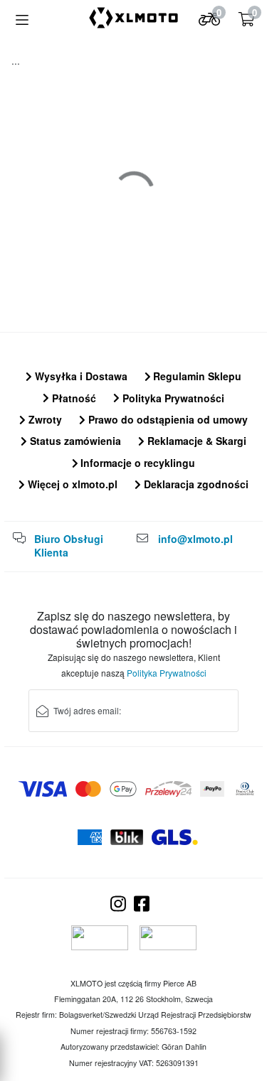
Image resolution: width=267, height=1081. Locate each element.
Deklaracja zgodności (194, 484)
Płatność (72, 398)
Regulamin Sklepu (195, 376)
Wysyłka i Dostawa (79, 376)
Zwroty (44, 419)
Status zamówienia (74, 441)
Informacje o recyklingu (136, 463)
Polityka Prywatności (172, 398)
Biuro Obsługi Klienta (68, 546)
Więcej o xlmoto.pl (71, 484)
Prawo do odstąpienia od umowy (166, 419)
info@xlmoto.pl (195, 539)
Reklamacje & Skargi (195, 441)
